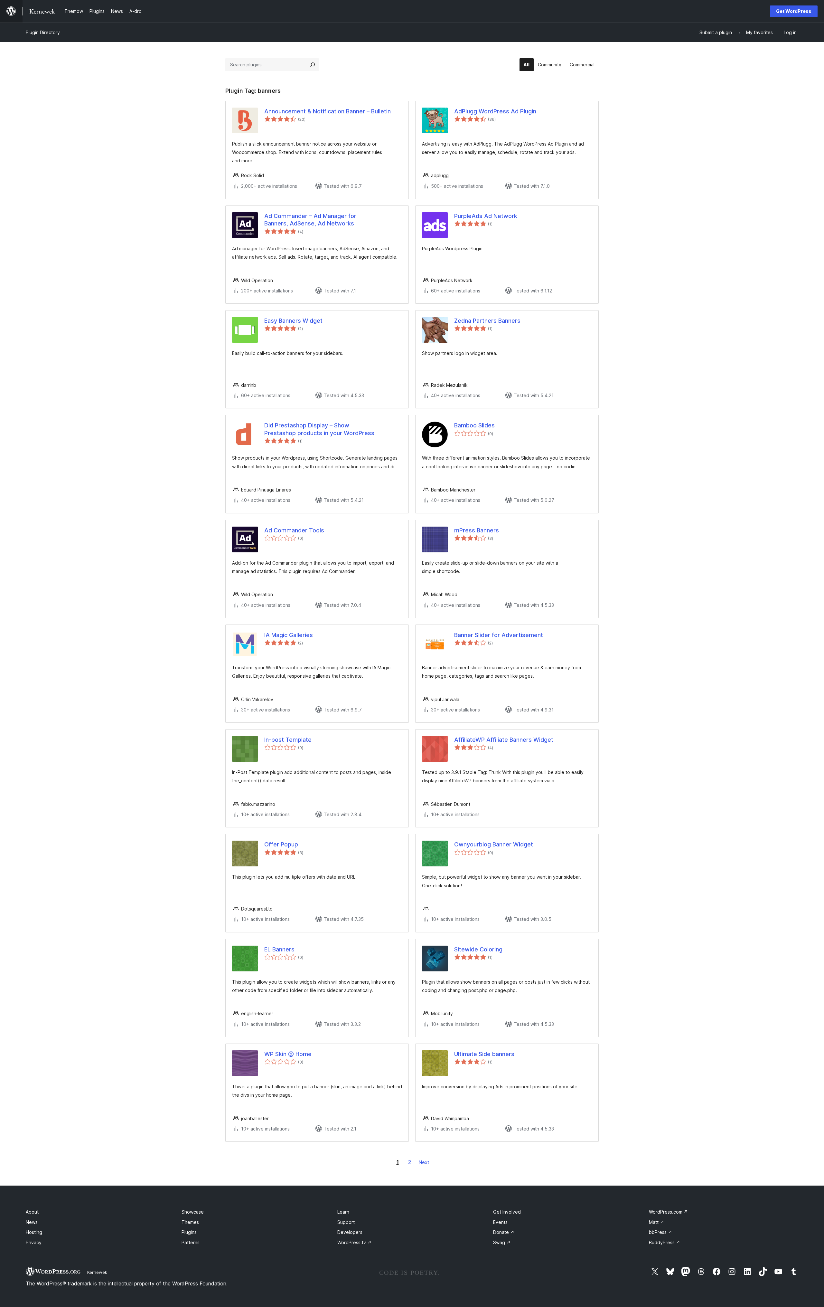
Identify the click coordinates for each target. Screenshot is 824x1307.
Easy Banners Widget (293, 320)
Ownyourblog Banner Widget (493, 844)
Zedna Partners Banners (487, 320)
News (32, 1222)
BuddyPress (664, 1242)
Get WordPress (793, 11)
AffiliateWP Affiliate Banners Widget (503, 739)
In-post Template (288, 739)
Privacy (34, 1242)
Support (346, 1222)
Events (500, 1222)
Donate (503, 1232)
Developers (349, 1232)
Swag (501, 1242)
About (32, 1212)
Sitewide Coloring (478, 949)
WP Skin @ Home (288, 1054)
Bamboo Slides (474, 425)
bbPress (660, 1232)
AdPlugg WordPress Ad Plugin (495, 111)
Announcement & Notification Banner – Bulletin (327, 111)
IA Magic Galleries (288, 635)
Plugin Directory (43, 32)
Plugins (189, 1232)
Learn (343, 1212)
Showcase (193, 1212)
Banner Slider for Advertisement (498, 635)
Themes (190, 1222)
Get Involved (507, 1212)
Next (424, 1162)
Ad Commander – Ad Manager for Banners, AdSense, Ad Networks (310, 220)
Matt (656, 1222)
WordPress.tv (354, 1242)
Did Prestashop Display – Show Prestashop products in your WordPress (319, 429)
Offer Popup (281, 844)
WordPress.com (668, 1212)
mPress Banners (476, 530)
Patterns (191, 1242)
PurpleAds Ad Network (485, 216)
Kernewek (97, 1272)
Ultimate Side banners (484, 1054)
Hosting (34, 1232)
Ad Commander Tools (294, 530)
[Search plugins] (312, 64)
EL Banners (279, 949)
